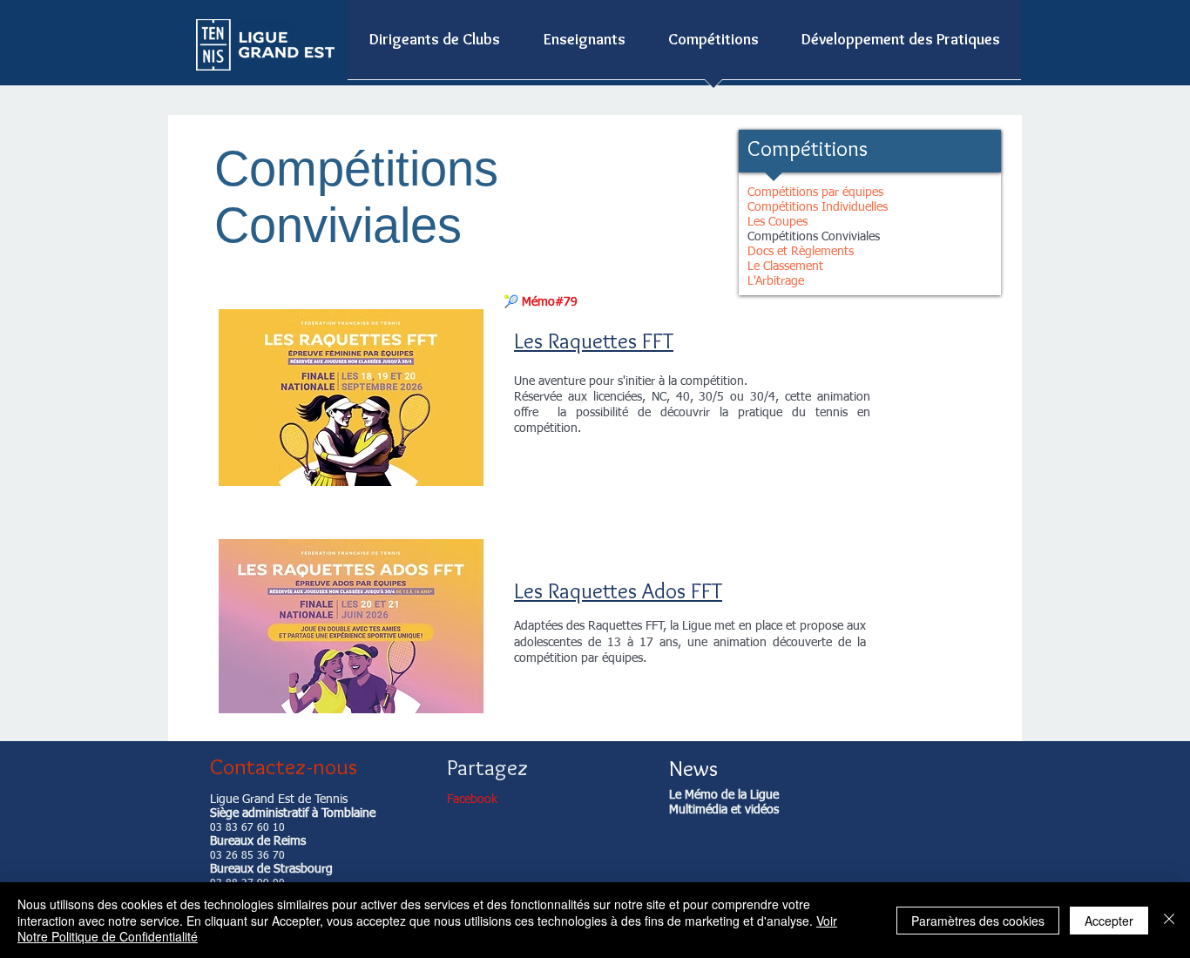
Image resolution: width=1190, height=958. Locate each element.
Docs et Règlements (800, 252)
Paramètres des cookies (978, 920)
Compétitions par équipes (815, 192)
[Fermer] (1169, 920)
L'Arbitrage (775, 281)
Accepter (1109, 920)
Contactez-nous (283, 766)
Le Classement (785, 266)
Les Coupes (777, 222)
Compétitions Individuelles (817, 207)
